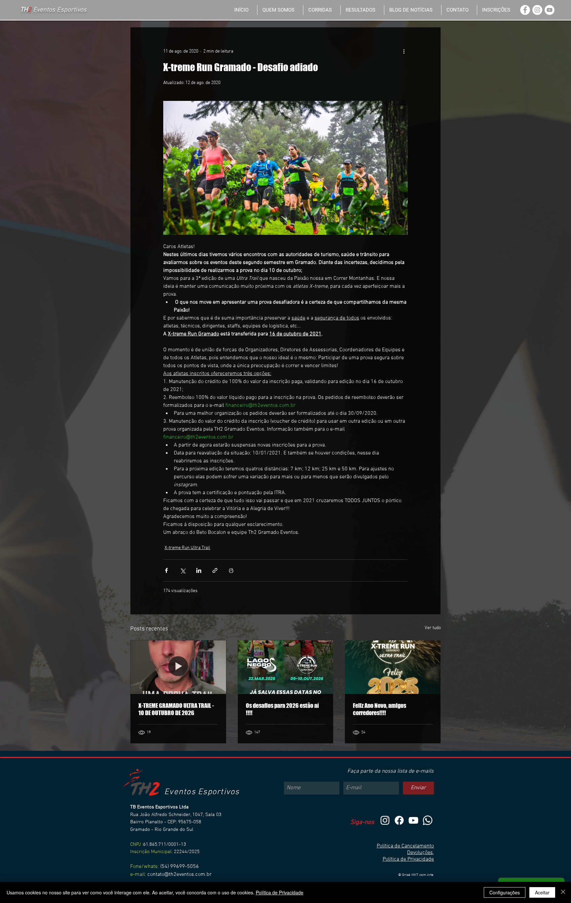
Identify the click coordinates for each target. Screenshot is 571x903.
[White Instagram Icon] (385, 820)
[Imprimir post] (231, 570)
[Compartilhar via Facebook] (166, 570)
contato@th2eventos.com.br (179, 874)
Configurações (504, 892)
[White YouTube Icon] (413, 820)
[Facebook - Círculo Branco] (525, 10)
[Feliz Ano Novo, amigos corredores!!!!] (392, 667)
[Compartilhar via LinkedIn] (199, 570)
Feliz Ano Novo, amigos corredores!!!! (379, 709)
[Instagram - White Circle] (537, 10)
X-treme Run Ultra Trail (187, 548)
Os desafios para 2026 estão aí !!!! (282, 709)
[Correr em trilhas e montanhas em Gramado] (178, 667)
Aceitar (542, 892)
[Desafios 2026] (285, 667)
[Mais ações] (404, 51)
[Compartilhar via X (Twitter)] (182, 570)
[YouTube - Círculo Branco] (549, 10)
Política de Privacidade (408, 859)
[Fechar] (563, 892)
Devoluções (420, 852)
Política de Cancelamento (405, 846)
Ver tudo (433, 628)
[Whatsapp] (428, 820)
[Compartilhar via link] (215, 570)
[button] (321, 10)
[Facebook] (399, 820)
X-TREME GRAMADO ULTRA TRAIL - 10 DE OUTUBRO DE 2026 (176, 709)
